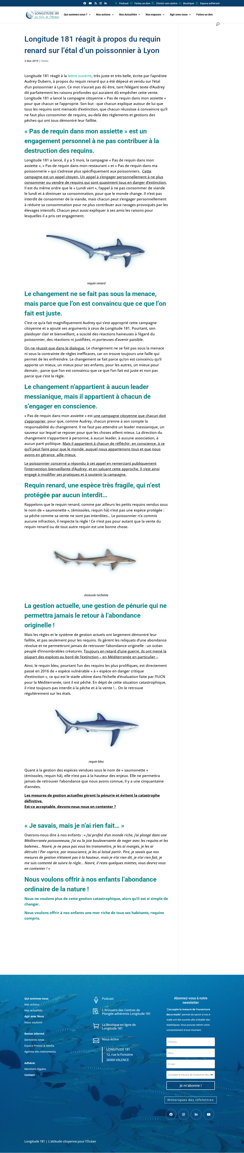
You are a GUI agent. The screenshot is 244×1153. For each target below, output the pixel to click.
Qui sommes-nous (36, 998)
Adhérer (30, 1063)
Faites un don (142, 3)
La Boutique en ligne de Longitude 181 (119, 1026)
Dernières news (34, 1040)
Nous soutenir (33, 1022)
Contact (29, 1075)
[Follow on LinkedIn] (196, 1114)
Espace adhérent (210, 3)
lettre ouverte (80, 75)
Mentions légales (35, 1069)
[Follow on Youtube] (208, 1114)
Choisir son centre (166, 3)
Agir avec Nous (34, 1016)
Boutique (188, 3)
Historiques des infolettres (191, 1100)
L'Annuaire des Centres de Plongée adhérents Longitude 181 (126, 1012)
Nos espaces (153, 14)
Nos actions (103, 14)
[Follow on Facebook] (171, 1114)
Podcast (123, 3)
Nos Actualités (128, 14)
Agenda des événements (40, 1051)
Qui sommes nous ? (75, 14)
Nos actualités (33, 1010)
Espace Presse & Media (39, 1045)
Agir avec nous (179, 14)
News (44, 61)
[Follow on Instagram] (183, 1114)
